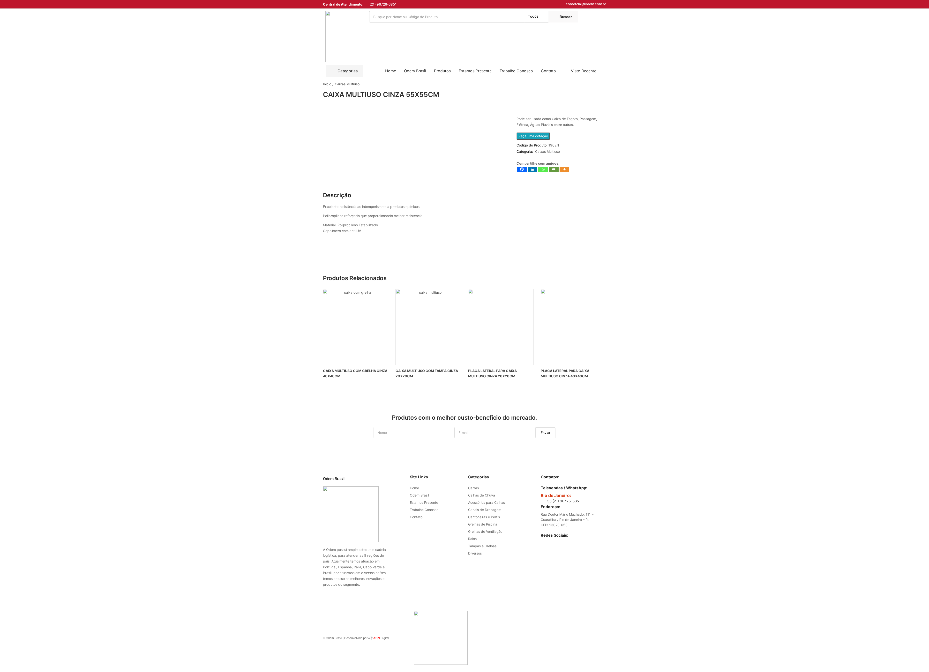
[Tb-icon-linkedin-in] (543, 542)
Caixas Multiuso (347, 84)
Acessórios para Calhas (486, 502)
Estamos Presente (475, 70)
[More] (564, 169)
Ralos (472, 539)
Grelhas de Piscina (482, 524)
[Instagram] (563, 542)
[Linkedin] (532, 169)
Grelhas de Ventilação (485, 531)
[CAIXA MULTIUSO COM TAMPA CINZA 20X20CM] (428, 327)
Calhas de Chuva (481, 495)
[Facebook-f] (553, 542)
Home (390, 70)
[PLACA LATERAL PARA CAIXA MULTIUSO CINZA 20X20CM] (500, 327)
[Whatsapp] (543, 169)
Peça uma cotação (533, 136)
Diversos (475, 553)
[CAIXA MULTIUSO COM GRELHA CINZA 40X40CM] (355, 327)
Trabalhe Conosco (516, 70)
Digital (381, 638)
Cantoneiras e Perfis (484, 517)
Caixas (473, 488)
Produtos (442, 70)
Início (327, 84)
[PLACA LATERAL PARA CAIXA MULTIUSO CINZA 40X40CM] (573, 327)
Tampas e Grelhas (482, 546)
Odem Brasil (415, 70)
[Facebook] (522, 169)
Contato (548, 70)
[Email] (554, 169)
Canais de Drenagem (484, 510)
